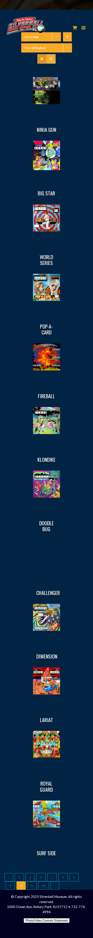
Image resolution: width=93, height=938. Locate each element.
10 (43, 885)
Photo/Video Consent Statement (47, 920)
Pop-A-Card (46, 329)
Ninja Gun (46, 129)
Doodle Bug (46, 526)
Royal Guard (46, 786)
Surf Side (46, 853)
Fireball (46, 396)
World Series (46, 260)
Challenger (48, 593)
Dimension (46, 656)
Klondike (46, 459)
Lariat (46, 720)
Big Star (46, 193)
